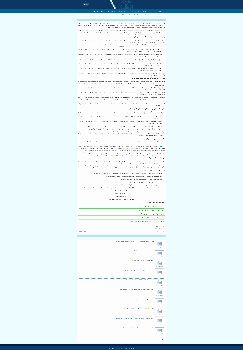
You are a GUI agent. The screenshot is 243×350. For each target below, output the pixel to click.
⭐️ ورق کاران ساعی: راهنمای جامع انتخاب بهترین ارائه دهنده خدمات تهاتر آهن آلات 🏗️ (138, 299)
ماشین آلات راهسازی (136, 11)
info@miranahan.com (120, 193)
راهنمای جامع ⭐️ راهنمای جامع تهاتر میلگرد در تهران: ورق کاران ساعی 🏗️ (140, 308)
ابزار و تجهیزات (110, 11)
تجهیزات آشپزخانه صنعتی (156, 11)
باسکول (98, 11)
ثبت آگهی (86, 4)
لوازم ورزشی (144, 11)
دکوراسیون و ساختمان (118, 11)
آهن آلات (141, 15)
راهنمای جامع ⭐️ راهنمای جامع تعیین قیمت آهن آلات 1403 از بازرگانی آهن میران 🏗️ (138, 328)
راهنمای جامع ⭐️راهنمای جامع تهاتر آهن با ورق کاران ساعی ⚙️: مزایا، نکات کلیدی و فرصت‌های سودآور (135, 241)
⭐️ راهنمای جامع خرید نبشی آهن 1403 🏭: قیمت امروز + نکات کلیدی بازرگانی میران (138, 280)
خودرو (164, 11)
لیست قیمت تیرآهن (130, 142)
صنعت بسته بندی (127, 11)
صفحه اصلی (156, 15)
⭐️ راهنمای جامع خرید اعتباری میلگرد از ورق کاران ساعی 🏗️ (143, 260)
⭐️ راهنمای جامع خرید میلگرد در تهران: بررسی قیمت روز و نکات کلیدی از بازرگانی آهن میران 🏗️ (136, 289)
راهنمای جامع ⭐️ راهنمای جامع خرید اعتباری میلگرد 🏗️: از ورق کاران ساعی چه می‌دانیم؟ (138, 251)
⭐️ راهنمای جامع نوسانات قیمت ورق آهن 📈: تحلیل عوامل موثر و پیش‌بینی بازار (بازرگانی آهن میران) (135, 318)
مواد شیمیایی (103, 11)
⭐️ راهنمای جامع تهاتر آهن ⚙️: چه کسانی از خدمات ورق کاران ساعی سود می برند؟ (138, 270)
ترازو (94, 11)
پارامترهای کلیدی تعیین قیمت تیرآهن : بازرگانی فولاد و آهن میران (126, 15)
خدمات (149, 11)
